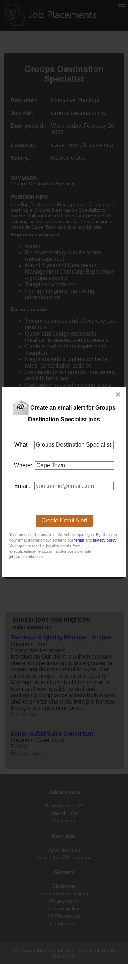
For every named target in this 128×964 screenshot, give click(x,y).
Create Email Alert (64, 520)
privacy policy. (105, 540)
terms (79, 540)
